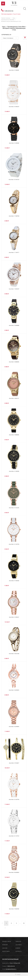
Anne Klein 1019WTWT (14, 179)
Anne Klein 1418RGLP (14, 617)
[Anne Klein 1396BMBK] (14, 311)
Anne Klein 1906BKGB (14, 908)
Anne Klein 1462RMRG (14, 726)
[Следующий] (5, 928)
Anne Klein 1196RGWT (14, 289)
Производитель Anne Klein (7, 19)
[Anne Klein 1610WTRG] (14, 785)
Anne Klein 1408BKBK (14, 434)
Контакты (18, 951)
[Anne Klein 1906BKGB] (14, 894)
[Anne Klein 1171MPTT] (14, 238)
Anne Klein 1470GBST (14, 763)
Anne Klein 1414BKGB (14, 580)
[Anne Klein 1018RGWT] (14, 92)
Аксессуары (6, 951)
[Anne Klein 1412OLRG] (14, 493)
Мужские (5, 944)
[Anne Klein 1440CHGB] (14, 639)
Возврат (18, 948)
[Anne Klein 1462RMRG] (14, 712)
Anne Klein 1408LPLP (14, 398)
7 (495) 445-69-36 (8, 11)
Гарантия (18, 941)
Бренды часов (6, 941)
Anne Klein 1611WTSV (14, 836)
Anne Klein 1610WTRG (14, 799)
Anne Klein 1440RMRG (14, 690)
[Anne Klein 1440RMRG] (14, 676)
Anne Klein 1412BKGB (14, 471)
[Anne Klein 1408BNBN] (14, 347)
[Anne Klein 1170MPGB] (14, 202)
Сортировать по (6, 34)
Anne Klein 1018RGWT (14, 106)
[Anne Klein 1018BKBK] (14, 56)
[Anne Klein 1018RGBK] (14, 129)
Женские (4, 948)
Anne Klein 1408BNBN (14, 361)
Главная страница (5, 18)
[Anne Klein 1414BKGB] (14, 566)
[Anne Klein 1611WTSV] (14, 821)
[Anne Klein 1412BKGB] (14, 457)
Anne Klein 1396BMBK (14, 325)
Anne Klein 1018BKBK (14, 70)
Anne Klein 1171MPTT (14, 252)
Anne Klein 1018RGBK (14, 143)
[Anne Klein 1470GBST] (14, 749)
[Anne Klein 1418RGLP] (14, 603)
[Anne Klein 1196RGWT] (14, 274)
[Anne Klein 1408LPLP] (14, 384)
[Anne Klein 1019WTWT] (14, 165)
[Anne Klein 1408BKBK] (14, 420)
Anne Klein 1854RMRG (14, 872)
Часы (13, 18)
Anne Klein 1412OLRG (14, 507)
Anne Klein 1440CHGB (14, 653)
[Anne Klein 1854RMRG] (14, 858)
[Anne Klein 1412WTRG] (14, 530)
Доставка (19, 944)
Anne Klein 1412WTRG (14, 544)
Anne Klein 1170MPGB (14, 216)
